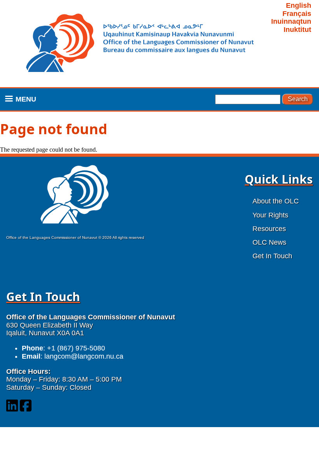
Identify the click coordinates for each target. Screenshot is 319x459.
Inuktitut (297, 29)
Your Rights (270, 215)
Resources (269, 229)
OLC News (269, 242)
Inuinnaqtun (291, 21)
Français (296, 14)
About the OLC (275, 201)
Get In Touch (272, 256)
